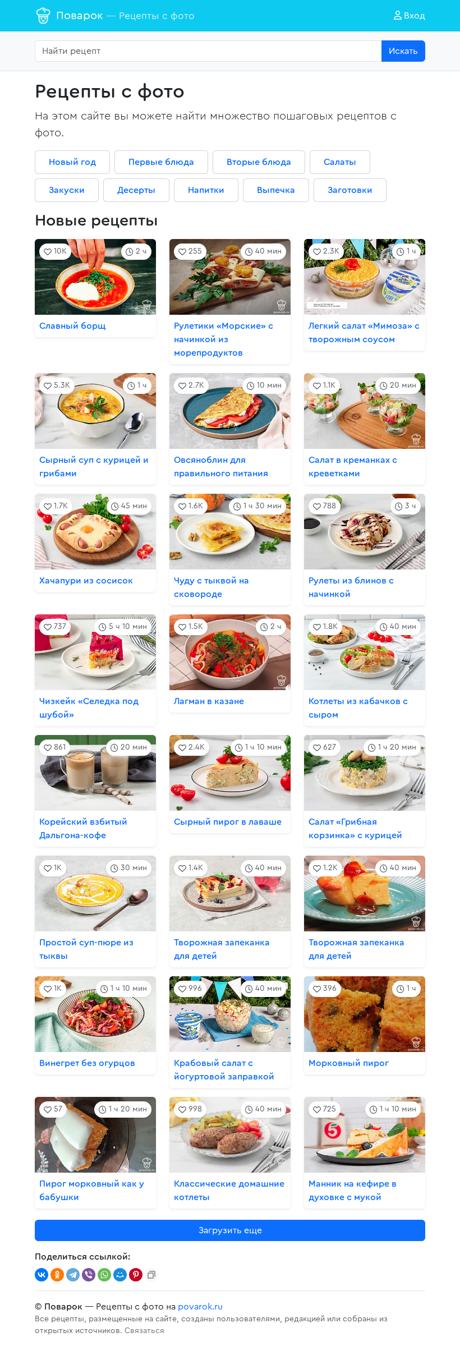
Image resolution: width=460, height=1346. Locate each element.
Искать (403, 51)
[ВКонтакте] (41, 1274)
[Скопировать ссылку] (151, 1274)
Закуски (67, 190)
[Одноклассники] (57, 1274)
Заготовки (350, 190)
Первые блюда (161, 162)
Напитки (206, 190)
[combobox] (208, 51)
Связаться (144, 1331)
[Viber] (88, 1274)
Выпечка (276, 190)
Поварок (125, 15)
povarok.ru (200, 1306)
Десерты (136, 190)
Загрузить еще (230, 1230)
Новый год (72, 162)
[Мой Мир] (120, 1274)
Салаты (340, 162)
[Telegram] (73, 1274)
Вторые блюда (259, 162)
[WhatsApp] (104, 1274)
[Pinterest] (135, 1274)
